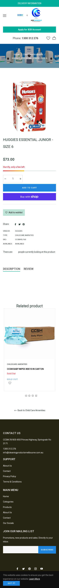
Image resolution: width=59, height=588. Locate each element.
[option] (29, 352)
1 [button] (23, 396)
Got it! (11, 583)
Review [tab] (29, 268)
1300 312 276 (9, 449)
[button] (10, 384)
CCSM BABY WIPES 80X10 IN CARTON (25, 369)
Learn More (34, 579)
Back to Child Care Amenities (31, 410)
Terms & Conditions (12, 481)
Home (17, 54)
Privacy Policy (9, 476)
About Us (7, 466)
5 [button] (36, 396)
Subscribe (47, 550)
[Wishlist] (48, 38)
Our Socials (8, 523)
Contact (7, 471)
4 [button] (33, 396)
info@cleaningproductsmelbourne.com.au (23, 452)
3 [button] (29, 396)
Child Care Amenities (33, 54)
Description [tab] (11, 268)
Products (7, 507)
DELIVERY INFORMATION (29, 3)
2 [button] (26, 396)
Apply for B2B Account (29, 29)
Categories (8, 501)
